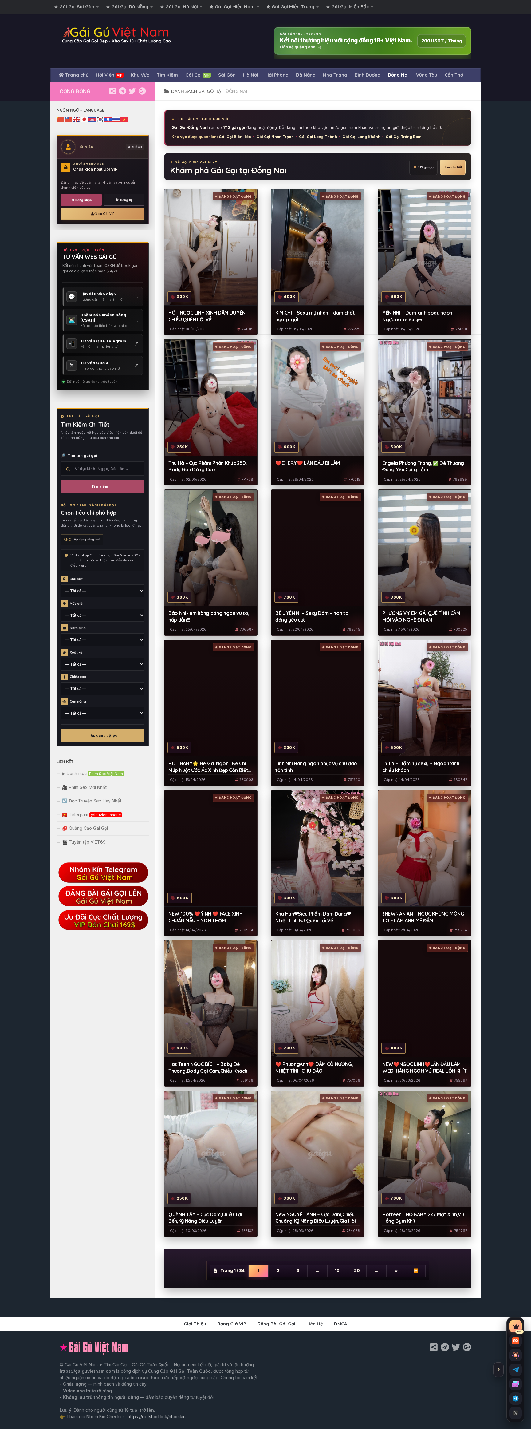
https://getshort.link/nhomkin (157, 1416)
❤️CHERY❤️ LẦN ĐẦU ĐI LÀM (307, 463)
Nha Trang (335, 75)
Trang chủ (76, 75)
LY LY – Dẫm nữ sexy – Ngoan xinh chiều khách (420, 766)
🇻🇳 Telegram (91, 814)
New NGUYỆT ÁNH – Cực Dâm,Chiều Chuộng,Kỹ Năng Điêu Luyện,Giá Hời (315, 1217)
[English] (77, 118)
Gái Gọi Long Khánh (361, 136)
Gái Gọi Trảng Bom (404, 136)
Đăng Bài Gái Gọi (276, 1324)
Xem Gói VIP (105, 214)
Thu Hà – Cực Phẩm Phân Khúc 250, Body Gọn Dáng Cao (207, 466)
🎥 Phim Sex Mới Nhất (84, 787)
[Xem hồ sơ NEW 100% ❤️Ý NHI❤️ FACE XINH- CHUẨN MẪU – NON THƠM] (210, 848)
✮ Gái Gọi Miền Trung (290, 7)
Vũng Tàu (426, 75)
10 (337, 1270)
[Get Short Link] (112, 91)
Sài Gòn (227, 75)
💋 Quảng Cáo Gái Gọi (85, 828)
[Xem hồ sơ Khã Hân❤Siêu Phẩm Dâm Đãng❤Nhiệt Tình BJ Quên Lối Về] (317, 848)
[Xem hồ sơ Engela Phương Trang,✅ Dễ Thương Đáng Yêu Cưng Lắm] (424, 397)
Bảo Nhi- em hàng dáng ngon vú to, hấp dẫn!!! (208, 616)
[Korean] (100, 118)
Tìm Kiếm (167, 75)
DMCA (340, 1324)
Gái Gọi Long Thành (318, 136)
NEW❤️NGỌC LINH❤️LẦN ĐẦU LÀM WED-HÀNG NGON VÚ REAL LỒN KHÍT (424, 1067)
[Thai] (116, 118)
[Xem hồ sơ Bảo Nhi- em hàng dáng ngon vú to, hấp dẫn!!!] (210, 548)
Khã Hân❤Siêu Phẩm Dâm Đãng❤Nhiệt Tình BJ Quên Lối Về (313, 917)
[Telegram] (122, 91)
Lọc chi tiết (453, 167)
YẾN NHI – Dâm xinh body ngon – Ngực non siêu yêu (419, 316)
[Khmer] (92, 118)
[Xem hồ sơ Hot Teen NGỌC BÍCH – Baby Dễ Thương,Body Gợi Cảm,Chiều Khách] (210, 998)
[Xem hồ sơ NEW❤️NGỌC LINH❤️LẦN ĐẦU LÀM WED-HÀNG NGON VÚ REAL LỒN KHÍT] (424, 998)
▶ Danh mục (92, 773)
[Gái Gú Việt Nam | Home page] (117, 35)
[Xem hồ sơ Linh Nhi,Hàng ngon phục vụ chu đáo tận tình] (317, 698)
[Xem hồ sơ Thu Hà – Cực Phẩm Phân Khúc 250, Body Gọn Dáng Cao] (210, 397)
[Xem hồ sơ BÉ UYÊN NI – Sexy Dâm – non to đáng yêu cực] (317, 548)
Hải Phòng (277, 75)
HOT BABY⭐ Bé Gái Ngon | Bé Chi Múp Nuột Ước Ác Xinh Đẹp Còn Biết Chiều (208, 767)
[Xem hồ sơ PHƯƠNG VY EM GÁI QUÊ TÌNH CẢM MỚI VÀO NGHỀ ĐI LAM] (424, 548)
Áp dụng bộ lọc (104, 735)
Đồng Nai (398, 75)
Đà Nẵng (306, 75)
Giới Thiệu (195, 1324)
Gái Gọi (197, 75)
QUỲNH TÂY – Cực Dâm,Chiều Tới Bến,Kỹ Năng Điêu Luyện (205, 1217)
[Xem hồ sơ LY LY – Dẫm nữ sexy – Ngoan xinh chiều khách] (424, 698)
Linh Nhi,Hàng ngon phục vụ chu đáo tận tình (316, 766)
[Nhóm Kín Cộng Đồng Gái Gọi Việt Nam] (142, 91)
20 (357, 1270)
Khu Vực (140, 75)
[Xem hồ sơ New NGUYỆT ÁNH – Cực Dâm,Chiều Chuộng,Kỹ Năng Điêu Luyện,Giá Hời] (317, 1149)
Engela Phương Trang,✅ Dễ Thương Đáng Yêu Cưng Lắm (423, 466)
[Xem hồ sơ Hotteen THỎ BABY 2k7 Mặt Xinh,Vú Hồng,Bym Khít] (424, 1149)
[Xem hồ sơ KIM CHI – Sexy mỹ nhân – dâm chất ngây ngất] (317, 247)
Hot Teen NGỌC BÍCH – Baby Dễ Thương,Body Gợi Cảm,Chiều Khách (207, 1067)
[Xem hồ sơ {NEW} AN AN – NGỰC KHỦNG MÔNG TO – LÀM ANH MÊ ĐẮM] (424, 848)
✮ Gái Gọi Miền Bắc (347, 7)
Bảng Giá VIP (231, 1324)
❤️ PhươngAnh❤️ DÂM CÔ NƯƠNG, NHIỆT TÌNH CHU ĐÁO (314, 1067)
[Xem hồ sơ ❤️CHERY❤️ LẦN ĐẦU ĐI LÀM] (317, 397)
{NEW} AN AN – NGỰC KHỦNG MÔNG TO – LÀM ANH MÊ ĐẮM (423, 917)
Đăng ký (126, 200)
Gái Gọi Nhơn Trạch (275, 136)
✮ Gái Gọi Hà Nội (179, 7)
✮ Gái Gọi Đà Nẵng (127, 7)
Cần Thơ (454, 75)
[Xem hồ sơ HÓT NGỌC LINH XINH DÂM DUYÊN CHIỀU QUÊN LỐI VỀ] (210, 247)
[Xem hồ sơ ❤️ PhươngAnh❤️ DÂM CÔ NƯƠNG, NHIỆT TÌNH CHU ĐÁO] (317, 998)
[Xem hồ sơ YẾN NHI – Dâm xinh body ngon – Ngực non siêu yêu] (424, 247)
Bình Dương (367, 75)
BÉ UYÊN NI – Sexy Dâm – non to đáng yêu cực (311, 616)
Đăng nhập (83, 200)
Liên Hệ (314, 1324)
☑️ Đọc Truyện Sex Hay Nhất (91, 800)
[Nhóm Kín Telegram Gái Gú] (103, 881)
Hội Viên (109, 75)
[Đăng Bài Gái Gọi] (103, 905)
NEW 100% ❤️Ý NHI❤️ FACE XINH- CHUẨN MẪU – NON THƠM (206, 917)
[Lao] (108, 118)
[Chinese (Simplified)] (61, 118)
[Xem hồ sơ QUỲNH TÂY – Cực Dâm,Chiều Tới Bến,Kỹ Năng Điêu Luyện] (210, 1149)
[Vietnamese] (124, 118)
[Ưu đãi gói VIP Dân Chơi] (103, 929)
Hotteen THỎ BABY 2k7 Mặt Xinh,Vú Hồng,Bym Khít (423, 1217)
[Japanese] (84, 118)
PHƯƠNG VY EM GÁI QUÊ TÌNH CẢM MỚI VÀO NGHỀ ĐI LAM (421, 616)
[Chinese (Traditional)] (69, 118)
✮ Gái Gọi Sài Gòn (74, 7)
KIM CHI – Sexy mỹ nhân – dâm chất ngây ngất (315, 316)
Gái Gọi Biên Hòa (235, 136)
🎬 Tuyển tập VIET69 (84, 842)
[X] (132, 91)
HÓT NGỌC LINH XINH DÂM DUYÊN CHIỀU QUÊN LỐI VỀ (207, 316)
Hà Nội (250, 75)
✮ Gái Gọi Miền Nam (232, 7)
